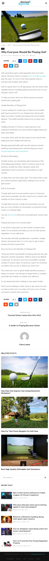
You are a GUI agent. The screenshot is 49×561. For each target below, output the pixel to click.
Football (31, 559)
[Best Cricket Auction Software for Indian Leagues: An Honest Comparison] (6, 495)
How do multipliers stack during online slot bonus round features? (30, 530)
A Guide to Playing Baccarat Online (24, 325)
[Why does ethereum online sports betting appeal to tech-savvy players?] (6, 507)
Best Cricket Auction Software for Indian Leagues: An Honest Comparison (29, 494)
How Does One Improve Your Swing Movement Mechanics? (20, 392)
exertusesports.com (38, 554)
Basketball (10, 559)
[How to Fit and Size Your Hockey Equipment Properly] (6, 543)
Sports (18, 559)
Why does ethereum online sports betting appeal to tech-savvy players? (29, 506)
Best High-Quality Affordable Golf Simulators (20, 469)
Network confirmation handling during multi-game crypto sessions (28, 518)
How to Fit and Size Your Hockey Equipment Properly (30, 542)
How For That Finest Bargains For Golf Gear (19, 431)
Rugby (38, 559)
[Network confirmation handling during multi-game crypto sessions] (6, 519)
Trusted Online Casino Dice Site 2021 (24, 315)
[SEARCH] (45, 477)
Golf (3, 48)
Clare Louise (7, 55)
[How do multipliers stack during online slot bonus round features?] (6, 531)
